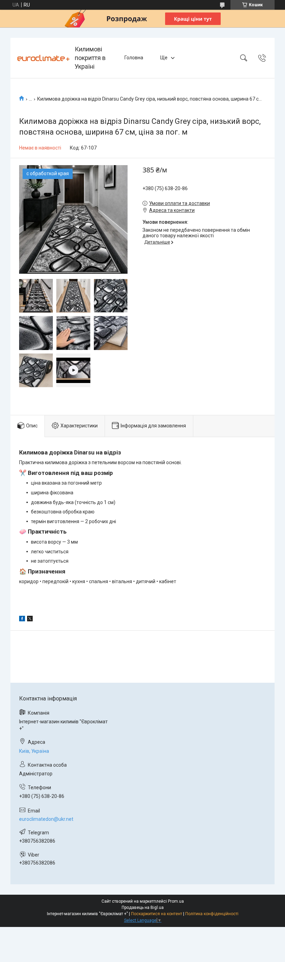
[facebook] (22, 619)
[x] (30, 619)
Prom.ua (176, 901)
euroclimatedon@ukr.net (46, 819)
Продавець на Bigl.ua (143, 907)
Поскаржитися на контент (156, 913)
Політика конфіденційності (211, 913)
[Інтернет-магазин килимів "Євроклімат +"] (43, 58)
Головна (133, 57)
